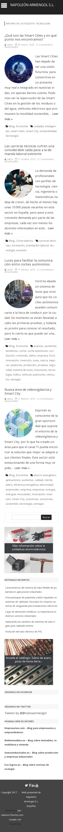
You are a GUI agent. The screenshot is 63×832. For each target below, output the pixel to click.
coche (22, 351)
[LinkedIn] (33, 785)
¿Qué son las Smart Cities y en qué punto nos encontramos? (31, 37)
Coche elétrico (24, 241)
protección (29, 365)
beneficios (12, 351)
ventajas (15, 379)
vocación (21, 250)
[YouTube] (36, 785)
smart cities (18, 131)
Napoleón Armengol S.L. (32, 5)
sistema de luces (23, 370)
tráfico (17, 374)
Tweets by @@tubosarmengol (26, 713)
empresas (38, 489)
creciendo (22, 355)
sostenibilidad (48, 131)
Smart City (32, 131)
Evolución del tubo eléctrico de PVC (23, 631)
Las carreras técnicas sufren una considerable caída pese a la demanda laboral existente (29, 150)
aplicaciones (13, 480)
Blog (12, 126)
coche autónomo (37, 351)
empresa (42, 355)
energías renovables (18, 494)
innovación (12, 360)
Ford (52, 355)
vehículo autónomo (33, 374)
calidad (39, 480)
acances (38, 346)
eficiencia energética (26, 484)
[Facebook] (30, 785)
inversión (26, 360)
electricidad (46, 484)
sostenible (12, 504)
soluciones (40, 370)
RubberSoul (11, 810)
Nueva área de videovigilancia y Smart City (28, 391)
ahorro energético (45, 475)
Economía (22, 126)
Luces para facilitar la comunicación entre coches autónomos (29, 262)
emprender (12, 489)
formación (18, 245)
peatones (16, 365)
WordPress (15, 824)
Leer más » (12, 339)
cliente (48, 480)
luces (36, 360)
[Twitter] (26, 785)
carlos (10, 44)
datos (32, 355)
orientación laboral (37, 245)
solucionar (32, 499)
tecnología (12, 136)
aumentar (51, 346)
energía (50, 489)
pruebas (43, 365)
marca (44, 360)
